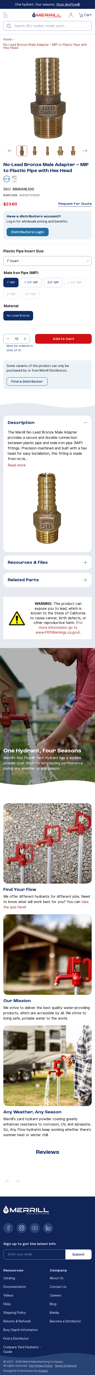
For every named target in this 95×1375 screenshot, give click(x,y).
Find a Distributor (27, 381)
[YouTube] (35, 1228)
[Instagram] (22, 1228)
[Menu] (5, 15)
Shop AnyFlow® (68, 4)
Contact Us (58, 1287)
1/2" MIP (30, 294)
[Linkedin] (48, 1228)
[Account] (71, 15)
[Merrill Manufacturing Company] (46, 15)
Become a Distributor (65, 1321)
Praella (43, 1370)
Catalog (9, 1278)
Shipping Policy (14, 1312)
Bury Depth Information (20, 1330)
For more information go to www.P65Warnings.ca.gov (59, 627)
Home (7, 39)
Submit (78, 1254)
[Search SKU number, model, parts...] (10, 26)
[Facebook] (8, 1228)
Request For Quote (75, 204)
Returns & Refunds (17, 1321)
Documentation (14, 1287)
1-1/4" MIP (31, 282)
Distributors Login (27, 232)
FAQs (7, 1304)
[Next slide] (85, 150)
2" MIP (11, 294)
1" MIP (11, 282)
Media (54, 1312)
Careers (55, 1295)
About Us (56, 1278)
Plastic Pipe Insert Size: (23, 251)
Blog (53, 1304)
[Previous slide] (10, 150)
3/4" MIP (53, 282)
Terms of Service (66, 1365)
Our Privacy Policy (41, 1365)
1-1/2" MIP (75, 282)
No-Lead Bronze (18, 315)
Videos (8, 1295)
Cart (88, 15)
